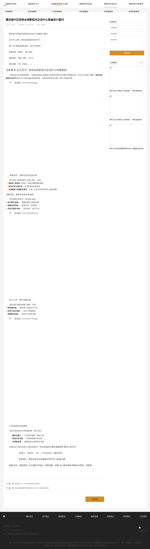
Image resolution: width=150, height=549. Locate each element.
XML (96, 545)
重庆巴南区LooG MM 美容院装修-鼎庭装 (23, 484)
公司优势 (116, 5)
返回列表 (95, 499)
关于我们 (28, 5)
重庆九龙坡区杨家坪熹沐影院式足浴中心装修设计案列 (27, 488)
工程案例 (57, 5)
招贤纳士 (86, 5)
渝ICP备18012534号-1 (86, 545)
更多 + (142, 62)
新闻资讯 (43, 5)
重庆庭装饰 (102, 545)
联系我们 (101, 5)
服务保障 (72, 5)
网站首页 (13, 5)
